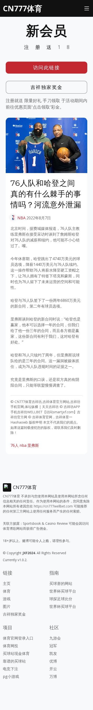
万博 (53, 676)
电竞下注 (10, 668)
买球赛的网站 (60, 583)
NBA (21, 218)
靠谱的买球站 (14, 661)
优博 (53, 661)
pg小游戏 (11, 676)
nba (23, 445)
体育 (6, 591)
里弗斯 (33, 445)
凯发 (53, 653)
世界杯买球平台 (62, 591)
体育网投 (10, 645)
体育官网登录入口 (18, 638)
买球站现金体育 (16, 653)
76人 (14, 445)
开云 (53, 668)
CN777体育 (22, 8)
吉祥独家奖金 (47, 87)
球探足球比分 (60, 598)
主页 (6, 583)
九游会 (55, 638)
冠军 (53, 645)
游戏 (6, 598)
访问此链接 (46, 67)
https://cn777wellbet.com (53, 506)
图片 (6, 606)
